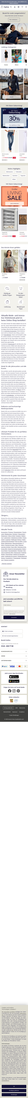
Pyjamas (10, 532)
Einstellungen (14, 1094)
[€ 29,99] (9, 261)
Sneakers (18, 536)
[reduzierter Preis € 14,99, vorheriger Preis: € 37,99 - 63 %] (9, 219)
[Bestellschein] (18, 7)
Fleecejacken (9, 554)
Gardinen (14, 175)
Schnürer (15, 534)
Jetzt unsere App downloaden (14, 673)
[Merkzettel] (22, 7)
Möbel (14, 179)
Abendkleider (7, 335)
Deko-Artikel (11, 536)
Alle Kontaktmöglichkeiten (11, 636)
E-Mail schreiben (7, 632)
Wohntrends (11, 344)
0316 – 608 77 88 (7, 646)
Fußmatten (19, 171)
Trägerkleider (16, 558)
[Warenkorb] (26, 7)
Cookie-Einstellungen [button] (14, 715)
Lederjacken (7, 537)
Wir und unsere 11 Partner (8, 1011)
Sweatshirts (9, 558)
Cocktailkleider (10, 395)
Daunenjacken (18, 532)
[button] (2, 7)
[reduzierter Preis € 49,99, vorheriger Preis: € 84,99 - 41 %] (9, 141)
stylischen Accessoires (11, 331)
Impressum (14, 712)
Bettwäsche (9, 171)
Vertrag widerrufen (8, 708)
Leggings (7, 539)
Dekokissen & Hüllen (16, 537)
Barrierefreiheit (7, 712)
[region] (14, 1051)
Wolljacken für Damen (11, 556)
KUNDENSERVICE (6, 651)
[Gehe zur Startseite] (6, 7)
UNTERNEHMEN (6, 660)
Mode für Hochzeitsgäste (15, 549)
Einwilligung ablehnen (14, 1090)
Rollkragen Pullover (16, 539)
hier (12, 1030)
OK (14, 1086)
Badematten (6, 175)
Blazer (19, 389)
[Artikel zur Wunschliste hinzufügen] (16, 131)
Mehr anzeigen (12, 613)
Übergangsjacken (17, 543)
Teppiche (22, 175)
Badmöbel (15, 449)
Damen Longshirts (9, 560)
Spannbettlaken (12, 550)
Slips (16, 545)
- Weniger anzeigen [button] (6, 563)
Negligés (20, 550)
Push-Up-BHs (18, 541)
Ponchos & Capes (9, 545)
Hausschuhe (21, 534)
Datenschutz (22, 708)
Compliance (21, 712)
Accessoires (4, 532)
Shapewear (4, 536)
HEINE (3, 656)
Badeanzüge (8, 534)
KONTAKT (4, 626)
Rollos (24, 549)
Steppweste (17, 552)
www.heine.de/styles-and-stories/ (13, 525)
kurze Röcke (4, 550)
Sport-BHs (14, 547)
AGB (16, 708)
